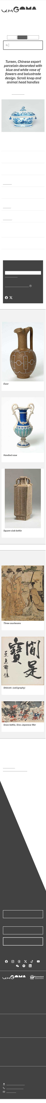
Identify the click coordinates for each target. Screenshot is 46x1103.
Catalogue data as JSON (16, 285)
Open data (7, 1025)
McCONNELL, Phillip (12, 534)
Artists (22, 28)
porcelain (7, 218)
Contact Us (11, 1091)
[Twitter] (10, 297)
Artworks (9, 28)
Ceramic (7, 207)
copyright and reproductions (15, 770)
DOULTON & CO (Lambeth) (15, 387)
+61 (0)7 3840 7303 (14, 1088)
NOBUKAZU (8, 728)
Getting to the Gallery (15, 1084)
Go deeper (36, 28)
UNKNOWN (18, 93)
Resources (33, 37)
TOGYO (6, 691)
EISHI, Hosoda (9, 626)
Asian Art (7, 183)
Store (5, 1031)
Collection (18, 18)
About (26, 1028)
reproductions (9, 767)
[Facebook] (6, 297)
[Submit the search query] (5, 45)
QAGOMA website (10, 1028)
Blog (26, 1025)
